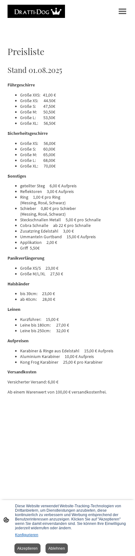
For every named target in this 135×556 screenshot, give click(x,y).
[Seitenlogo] (36, 11)
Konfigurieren (26, 535)
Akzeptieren (27, 548)
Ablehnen (56, 548)
